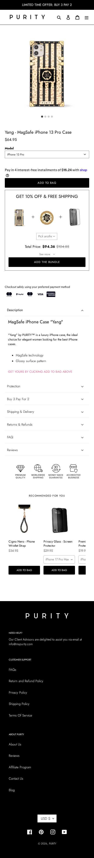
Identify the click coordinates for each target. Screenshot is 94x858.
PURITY (52, 844)
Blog (12, 790)
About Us (15, 744)
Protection (13, 386)
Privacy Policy (18, 692)
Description (15, 310)
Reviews (14, 755)
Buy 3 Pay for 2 (18, 399)
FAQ (10, 437)
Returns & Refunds (19, 424)
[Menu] (86, 17)
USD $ (45, 818)
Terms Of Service (20, 715)
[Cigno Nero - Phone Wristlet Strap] (24, 520)
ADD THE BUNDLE (47, 262)
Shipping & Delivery (20, 411)
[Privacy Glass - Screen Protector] (59, 520)
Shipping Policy (19, 703)
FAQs (12, 669)
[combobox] (47, 154)
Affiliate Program (20, 767)
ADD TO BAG (24, 570)
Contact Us (16, 778)
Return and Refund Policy (26, 681)
